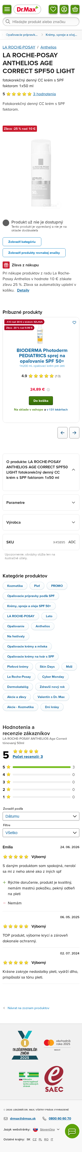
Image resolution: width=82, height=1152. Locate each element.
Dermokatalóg (17, 687)
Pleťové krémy (17, 666)
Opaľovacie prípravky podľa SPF (30, 596)
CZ (35, 1139)
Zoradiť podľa (13, 808)
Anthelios (48, 47)
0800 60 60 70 (60, 1118)
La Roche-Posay (19, 676)
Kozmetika (15, 586)
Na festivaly (16, 636)
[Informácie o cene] (48, 389)
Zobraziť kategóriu (22, 241)
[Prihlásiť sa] (64, 9)
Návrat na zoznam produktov (28, 1008)
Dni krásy (52, 707)
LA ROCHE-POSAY (19, 47)
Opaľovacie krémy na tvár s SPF (30, 656)
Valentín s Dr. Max (51, 697)
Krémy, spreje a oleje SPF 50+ (29, 606)
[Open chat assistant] (72, 1131)
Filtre (6, 825)
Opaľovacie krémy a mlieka (27, 646)
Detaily (23, 290)
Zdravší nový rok (52, 687)
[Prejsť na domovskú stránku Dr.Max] (27, 9)
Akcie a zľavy (16, 697)
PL (40, 1139)
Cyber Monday (53, 676)
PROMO (57, 586)
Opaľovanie (15, 626)
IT (52, 1139)
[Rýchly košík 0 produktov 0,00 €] (75, 9)
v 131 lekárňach (57, 409)
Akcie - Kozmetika (20, 707)
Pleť (37, 586)
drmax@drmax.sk (23, 1118)
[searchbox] (41, 21)
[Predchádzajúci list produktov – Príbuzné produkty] (63, 432)
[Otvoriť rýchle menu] (7, 9)
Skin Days (47, 666)
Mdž (69, 666)
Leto (49, 616)
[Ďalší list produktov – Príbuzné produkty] (74, 432)
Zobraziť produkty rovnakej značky (34, 252)
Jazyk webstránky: (16, 1129)
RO (46, 1139)
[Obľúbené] (53, 9)
